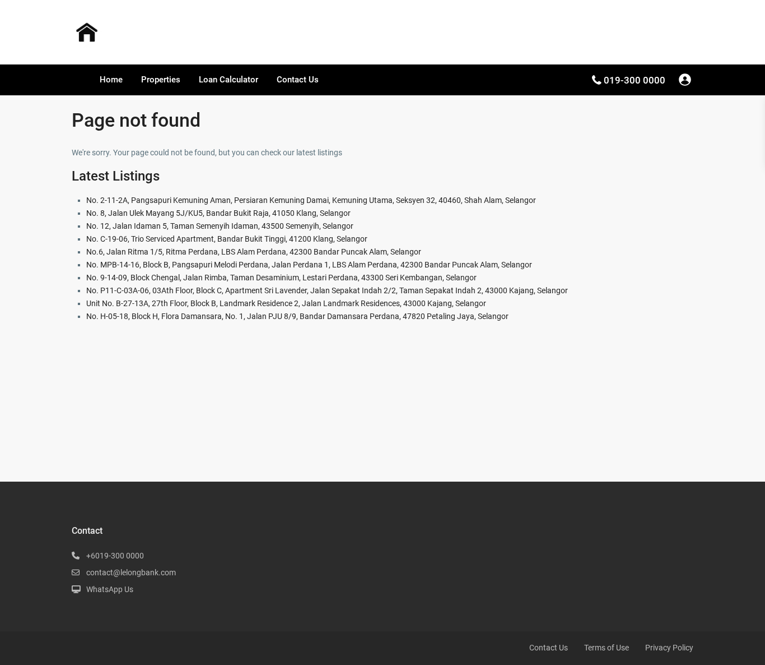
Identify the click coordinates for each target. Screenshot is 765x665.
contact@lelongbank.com (131, 572)
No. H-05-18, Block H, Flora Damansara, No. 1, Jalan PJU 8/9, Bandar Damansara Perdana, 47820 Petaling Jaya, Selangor (297, 316)
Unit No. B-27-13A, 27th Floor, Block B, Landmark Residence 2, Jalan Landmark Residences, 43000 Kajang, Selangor (286, 303)
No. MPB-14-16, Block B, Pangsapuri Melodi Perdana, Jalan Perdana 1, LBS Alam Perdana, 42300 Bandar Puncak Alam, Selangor (309, 264)
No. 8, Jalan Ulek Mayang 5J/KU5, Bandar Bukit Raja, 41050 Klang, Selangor (218, 213)
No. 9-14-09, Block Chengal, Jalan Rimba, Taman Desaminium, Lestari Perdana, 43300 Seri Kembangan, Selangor (281, 277)
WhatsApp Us (109, 589)
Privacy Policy (669, 647)
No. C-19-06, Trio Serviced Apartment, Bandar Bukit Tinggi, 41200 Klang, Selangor (226, 238)
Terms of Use (606, 647)
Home (111, 80)
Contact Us (298, 80)
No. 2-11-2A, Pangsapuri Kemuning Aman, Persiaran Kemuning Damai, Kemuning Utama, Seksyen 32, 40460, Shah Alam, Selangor (311, 200)
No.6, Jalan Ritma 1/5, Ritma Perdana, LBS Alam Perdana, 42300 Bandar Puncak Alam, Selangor (253, 251)
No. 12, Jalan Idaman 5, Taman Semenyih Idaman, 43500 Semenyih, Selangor (219, 225)
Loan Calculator (228, 80)
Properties (160, 80)
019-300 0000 (634, 80)
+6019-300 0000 (115, 555)
